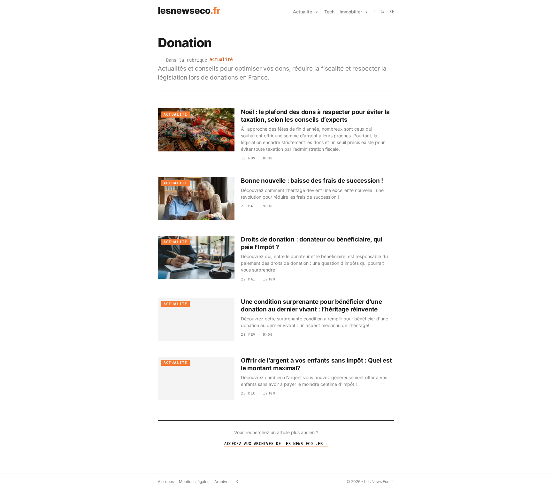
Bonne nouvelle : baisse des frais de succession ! (312, 180)
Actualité (302, 11)
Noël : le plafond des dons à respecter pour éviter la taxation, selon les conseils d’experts (315, 115)
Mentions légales (194, 481)
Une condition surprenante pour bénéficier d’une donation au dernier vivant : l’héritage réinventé (311, 305)
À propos (166, 481)
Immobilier (351, 11)
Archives (222, 481)
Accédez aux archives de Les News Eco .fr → (276, 443)
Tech (329, 11)
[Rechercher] (382, 11)
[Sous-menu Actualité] (317, 12)
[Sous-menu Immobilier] (366, 12)
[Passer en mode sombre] (392, 11)
